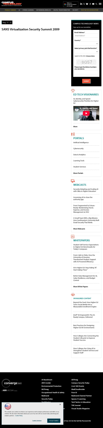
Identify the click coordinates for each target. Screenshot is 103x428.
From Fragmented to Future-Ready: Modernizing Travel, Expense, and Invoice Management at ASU (84, 208)
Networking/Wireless (43, 10)
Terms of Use (63, 421)
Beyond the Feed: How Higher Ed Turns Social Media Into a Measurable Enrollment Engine (85, 304)
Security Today (47, 399)
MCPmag (45, 389)
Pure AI (74, 392)
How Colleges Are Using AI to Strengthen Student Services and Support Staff (85, 350)
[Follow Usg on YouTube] (93, 4)
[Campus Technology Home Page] (12, 4)
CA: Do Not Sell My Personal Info (80, 421)
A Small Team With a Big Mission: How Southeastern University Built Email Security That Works (86, 220)
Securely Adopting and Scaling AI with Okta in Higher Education (85, 190)
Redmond (45, 396)
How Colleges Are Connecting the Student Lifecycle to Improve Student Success (86, 338)
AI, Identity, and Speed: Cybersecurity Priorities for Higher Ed (86, 101)
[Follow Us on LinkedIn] (81, 4)
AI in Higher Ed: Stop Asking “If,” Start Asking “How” (85, 268)
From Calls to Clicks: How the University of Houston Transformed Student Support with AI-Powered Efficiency (84, 258)
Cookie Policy (19, 415)
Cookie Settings (36, 420)
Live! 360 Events (77, 386)
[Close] (60, 404)
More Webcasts (79, 229)
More (75, 126)
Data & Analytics (79, 154)
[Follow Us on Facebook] (90, 4)
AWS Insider (46, 383)
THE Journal (76, 405)
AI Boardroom (47, 379)
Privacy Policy (90, 56)
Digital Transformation (62, 10)
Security (75, 10)
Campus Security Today (80, 383)
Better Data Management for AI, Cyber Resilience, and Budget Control (85, 278)
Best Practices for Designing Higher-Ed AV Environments (83, 326)
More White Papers (80, 286)
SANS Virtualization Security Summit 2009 (30, 29)
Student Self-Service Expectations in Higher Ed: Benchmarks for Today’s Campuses (86, 247)
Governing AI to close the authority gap (82, 198)
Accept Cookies (53, 420)
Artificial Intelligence (81, 142)
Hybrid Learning (28, 10)
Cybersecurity (78, 148)
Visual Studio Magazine (80, 408)
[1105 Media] (12, 401)
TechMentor (46, 402)
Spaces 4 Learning (78, 399)
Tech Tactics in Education (81, 402)
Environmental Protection (51, 386)
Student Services (79, 167)
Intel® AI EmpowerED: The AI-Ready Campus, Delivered (84, 316)
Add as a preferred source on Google (71, 4)
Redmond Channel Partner (81, 396)
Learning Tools (78, 160)
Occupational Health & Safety (53, 392)
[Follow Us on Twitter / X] (84, 4)
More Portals (78, 173)
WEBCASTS (79, 184)
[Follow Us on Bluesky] (87, 4)
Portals (78, 138)
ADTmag (74, 379)
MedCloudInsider (78, 389)
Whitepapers (81, 240)
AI (19, 10)
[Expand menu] (100, 4)
